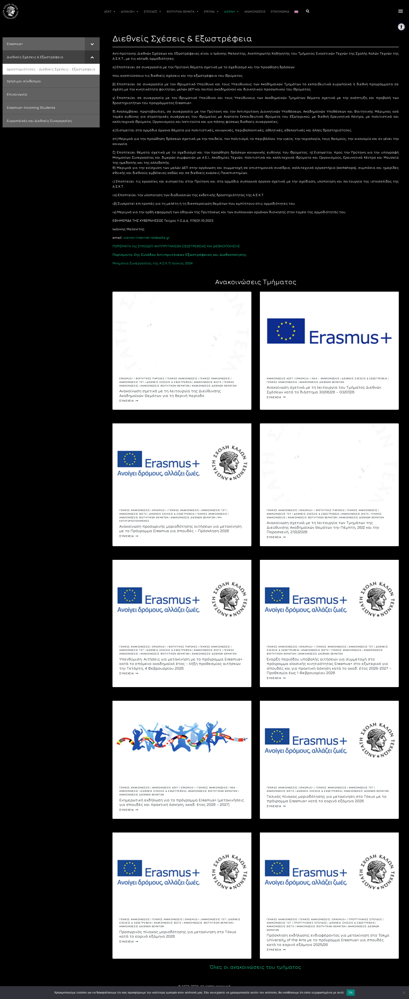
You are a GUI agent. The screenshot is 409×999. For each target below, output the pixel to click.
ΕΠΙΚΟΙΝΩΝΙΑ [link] (280, 11)
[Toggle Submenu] (92, 43)
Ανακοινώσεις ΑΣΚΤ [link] (280, 378)
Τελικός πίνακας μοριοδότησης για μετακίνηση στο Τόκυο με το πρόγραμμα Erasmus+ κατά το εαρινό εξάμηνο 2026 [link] (326, 798)
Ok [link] (351, 992)
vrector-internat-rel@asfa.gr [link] (146, 237)
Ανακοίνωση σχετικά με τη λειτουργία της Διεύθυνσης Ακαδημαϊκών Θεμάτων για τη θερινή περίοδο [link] (170, 393)
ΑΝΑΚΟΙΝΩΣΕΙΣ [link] (255, 11)
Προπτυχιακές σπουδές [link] (310, 922)
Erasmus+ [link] (126, 378)
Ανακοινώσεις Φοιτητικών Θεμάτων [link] (164, 385)
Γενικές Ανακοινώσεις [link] (215, 378)
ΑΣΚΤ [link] (107, 11)
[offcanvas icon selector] (400, 11)
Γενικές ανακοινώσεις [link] (182, 378)
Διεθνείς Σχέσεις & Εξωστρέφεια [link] (169, 382)
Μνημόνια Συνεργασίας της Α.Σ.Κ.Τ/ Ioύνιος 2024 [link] (152, 263)
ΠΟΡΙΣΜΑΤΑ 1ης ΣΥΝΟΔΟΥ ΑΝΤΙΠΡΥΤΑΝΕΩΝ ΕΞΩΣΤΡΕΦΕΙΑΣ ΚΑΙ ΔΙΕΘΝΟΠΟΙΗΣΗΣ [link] (176, 246)
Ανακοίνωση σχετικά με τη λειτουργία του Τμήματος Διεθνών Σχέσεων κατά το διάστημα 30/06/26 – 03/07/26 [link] (324, 389)
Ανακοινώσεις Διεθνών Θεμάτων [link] (214, 385)
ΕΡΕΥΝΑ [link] (209, 11)
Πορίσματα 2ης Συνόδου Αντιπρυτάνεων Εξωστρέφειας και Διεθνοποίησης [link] (179, 254)
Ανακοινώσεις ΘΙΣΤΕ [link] (207, 382)
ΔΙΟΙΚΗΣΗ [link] (127, 11)
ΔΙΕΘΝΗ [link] (229, 11)
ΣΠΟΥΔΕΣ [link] (150, 11)
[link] (401, 26)
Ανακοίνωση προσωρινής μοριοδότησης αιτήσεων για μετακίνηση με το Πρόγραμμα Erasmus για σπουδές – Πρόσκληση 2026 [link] (180, 528)
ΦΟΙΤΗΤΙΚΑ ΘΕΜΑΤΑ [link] (180, 11)
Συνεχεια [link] (128, 400)
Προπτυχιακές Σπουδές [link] (365, 919)
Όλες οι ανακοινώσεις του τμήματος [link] (255, 967)
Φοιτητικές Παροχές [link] (150, 378)
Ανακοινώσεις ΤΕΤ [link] (131, 382)
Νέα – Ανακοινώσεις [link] (325, 378)
